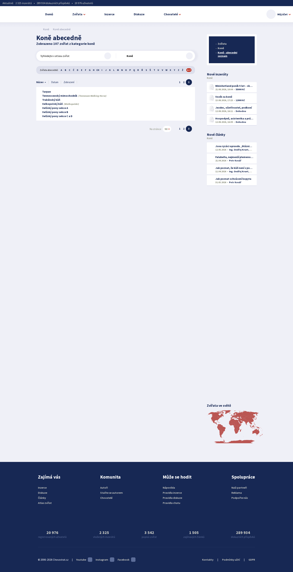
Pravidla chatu (171, 503)
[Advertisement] (232, 244)
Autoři (104, 487)
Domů (49, 14)
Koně (46, 29)
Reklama (236, 492)
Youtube (81, 559)
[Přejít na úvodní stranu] (38, 29)
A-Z (189, 70)
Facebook (123, 559)
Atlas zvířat (45, 503)
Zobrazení (69, 82)
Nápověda (169, 487)
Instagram (102, 559)
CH (97, 70)
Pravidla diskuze (172, 497)
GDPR (252, 559)
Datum (54, 82)
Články (42, 497)
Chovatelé (171, 14)
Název (40, 82)
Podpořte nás (239, 497)
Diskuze (139, 14)
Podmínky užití (231, 559)
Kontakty (207, 559)
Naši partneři (239, 487)
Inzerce (109, 14)
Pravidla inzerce (172, 492)
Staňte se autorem (111, 492)
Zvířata (77, 14)
